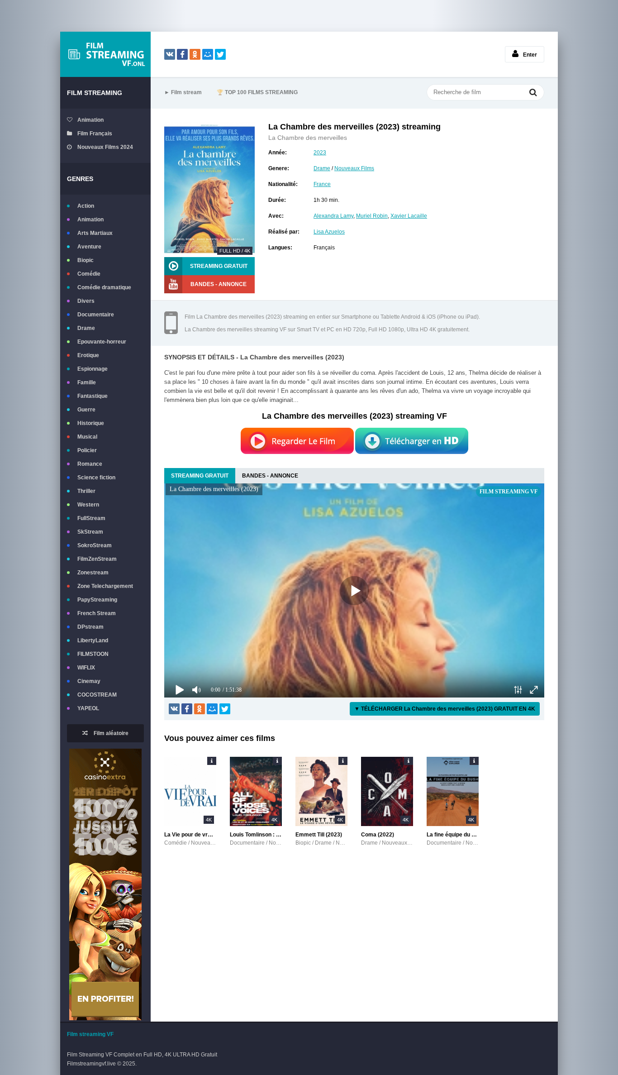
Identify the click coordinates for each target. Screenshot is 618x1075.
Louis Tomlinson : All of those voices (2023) (256, 834)
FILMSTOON (93, 654)
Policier (87, 450)
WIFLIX (86, 667)
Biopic (85, 260)
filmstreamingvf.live (105, 54)
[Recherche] (533, 93)
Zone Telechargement (105, 586)
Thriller (86, 491)
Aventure (89, 247)
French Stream (96, 613)
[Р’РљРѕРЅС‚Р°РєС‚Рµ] (169, 54)
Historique (90, 423)
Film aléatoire (110, 733)
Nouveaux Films (354, 168)
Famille (86, 382)
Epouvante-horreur (101, 342)
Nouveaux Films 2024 (105, 147)
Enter (530, 55)
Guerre (86, 409)
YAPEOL (88, 708)
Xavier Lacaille (408, 216)
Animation (90, 120)
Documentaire (95, 314)
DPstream (90, 627)
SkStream (90, 532)
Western (88, 505)
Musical (87, 437)
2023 (320, 152)
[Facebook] (182, 54)
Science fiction (96, 477)
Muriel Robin (372, 216)
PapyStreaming (97, 600)
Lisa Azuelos (329, 232)
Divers (86, 301)
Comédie (88, 274)
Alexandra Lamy (333, 216)
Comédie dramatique (104, 287)
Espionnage (92, 369)
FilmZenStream (97, 559)
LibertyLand (92, 640)
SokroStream (94, 545)
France (322, 184)
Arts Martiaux (95, 233)
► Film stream (183, 92)
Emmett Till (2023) (318, 834)
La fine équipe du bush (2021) (453, 834)
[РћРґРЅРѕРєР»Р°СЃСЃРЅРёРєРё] (195, 54)
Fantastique (92, 396)
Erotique (88, 355)
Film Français (94, 133)
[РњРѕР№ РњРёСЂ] (207, 54)
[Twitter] (220, 54)
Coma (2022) (377, 834)
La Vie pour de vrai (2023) (190, 834)
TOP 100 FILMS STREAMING (257, 92)
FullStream (91, 518)
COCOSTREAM (97, 695)
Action (85, 206)
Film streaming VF (90, 1034)
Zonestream (93, 572)
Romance (89, 464)
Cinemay (88, 681)
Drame (86, 328)
